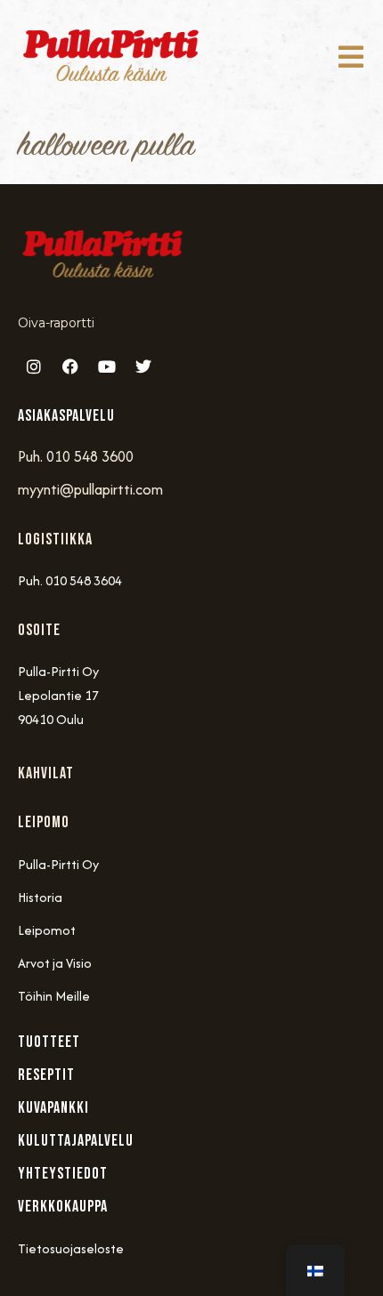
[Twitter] (143, 366)
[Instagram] (34, 366)
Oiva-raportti (56, 323)
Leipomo (43, 822)
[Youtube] (107, 366)
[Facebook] (70, 366)
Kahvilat (46, 773)
